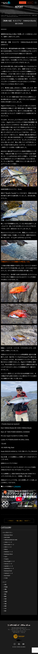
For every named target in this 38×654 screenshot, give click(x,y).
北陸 (5, 584)
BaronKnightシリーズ (9, 561)
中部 (5, 599)
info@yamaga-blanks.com (19, 631)
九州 (5, 608)
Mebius (6, 549)
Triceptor (6, 559)
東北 (5, 594)
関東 (5, 596)
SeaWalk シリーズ (8, 566)
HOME (2, 15)
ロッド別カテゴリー (13, 15)
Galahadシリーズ (8, 573)
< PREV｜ (11, 521)
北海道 (5, 591)
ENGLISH (29, 2)
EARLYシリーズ (7, 547)
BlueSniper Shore (8, 535)
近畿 (5, 601)
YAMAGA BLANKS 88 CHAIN (25, 15)
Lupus (5, 556)
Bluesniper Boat (8, 570)
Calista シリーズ (8, 542)
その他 (5, 578)
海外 (5, 611)
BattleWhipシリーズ (9, 568)
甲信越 (5, 587)
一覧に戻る (19, 521)
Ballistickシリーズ (8, 551)
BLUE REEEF (7, 575)
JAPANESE (22, 2)
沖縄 (5, 589)
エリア (4, 582)
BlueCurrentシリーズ (9, 544)
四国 (5, 606)
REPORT (6, 15)
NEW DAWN (7, 537)
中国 (5, 603)
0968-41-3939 (14, 629)
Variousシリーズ (8, 563)
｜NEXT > (26, 521)
